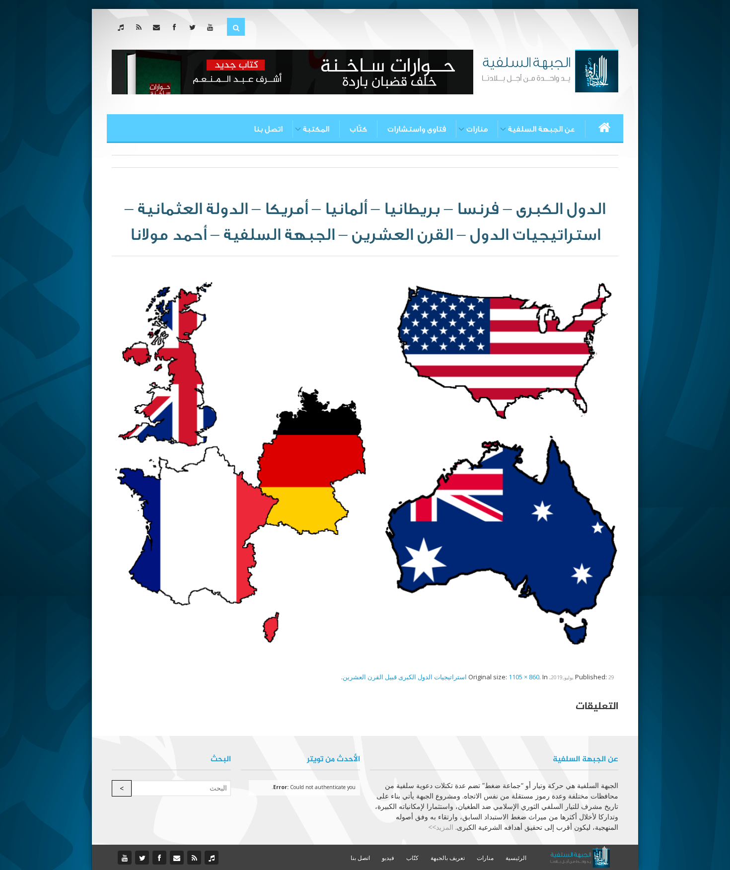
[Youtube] (212, 27)
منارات (477, 129)
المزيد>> (440, 827)
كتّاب (358, 129)
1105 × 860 (524, 676)
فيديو (388, 858)
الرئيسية (516, 858)
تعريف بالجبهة (448, 858)
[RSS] (140, 27)
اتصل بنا (268, 129)
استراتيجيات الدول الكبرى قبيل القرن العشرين (405, 676)
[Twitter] (194, 27)
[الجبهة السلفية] (550, 70)
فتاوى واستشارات (416, 129)
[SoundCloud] (123, 27)
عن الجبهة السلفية (541, 129)
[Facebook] (176, 27)
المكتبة (316, 129)
